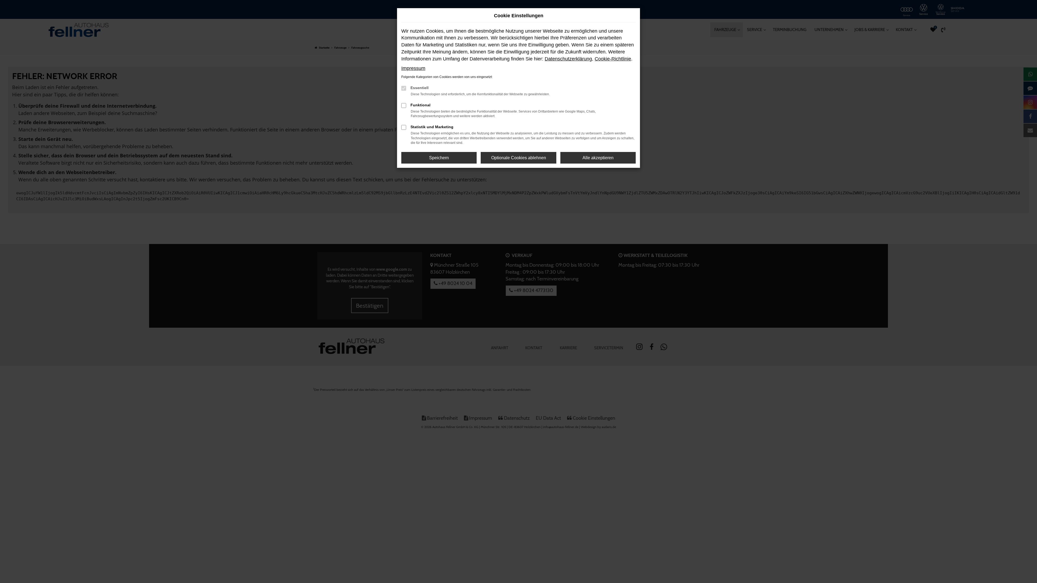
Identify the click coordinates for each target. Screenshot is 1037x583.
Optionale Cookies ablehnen (518, 157)
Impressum (413, 68)
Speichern (439, 157)
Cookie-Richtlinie (613, 59)
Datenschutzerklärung (568, 59)
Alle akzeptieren (598, 157)
